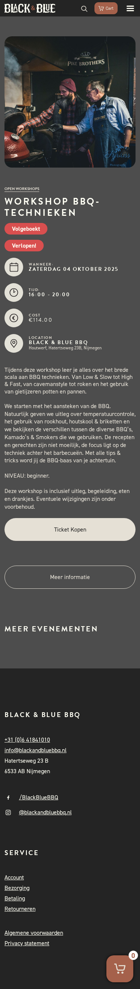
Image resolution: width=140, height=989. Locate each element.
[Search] (81, 8)
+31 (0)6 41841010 (27, 740)
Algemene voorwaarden (33, 933)
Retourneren (19, 909)
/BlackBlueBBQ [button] (38, 797)
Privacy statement (26, 943)
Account (14, 877)
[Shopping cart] (103, 8)
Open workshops (21, 189)
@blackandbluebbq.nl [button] (45, 812)
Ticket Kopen (70, 529)
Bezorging (16, 888)
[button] (126, 8)
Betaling (14, 898)
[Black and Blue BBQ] (29, 8)
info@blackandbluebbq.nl (35, 750)
